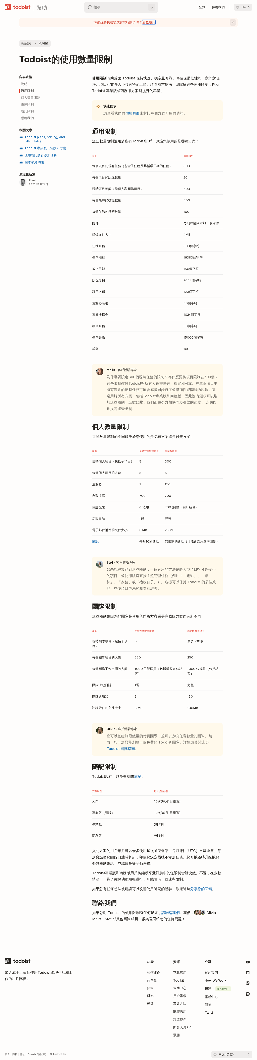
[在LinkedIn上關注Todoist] (247, 973)
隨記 (95, 541)
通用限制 (27, 91)
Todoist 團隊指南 (121, 749)
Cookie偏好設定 (37, 1054)
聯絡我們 (27, 118)
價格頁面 (132, 113)
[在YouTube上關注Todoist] (247, 963)
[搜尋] (151, 7)
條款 (22, 1054)
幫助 (42, 7)
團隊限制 (27, 104)
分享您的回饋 (201, 889)
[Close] (233, 22)
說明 (24, 84)
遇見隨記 (148, 22)
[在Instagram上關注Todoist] (247, 984)
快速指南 (26, 43)
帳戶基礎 (44, 43)
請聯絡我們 (170, 913)
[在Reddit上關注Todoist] (247, 994)
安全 (7, 1054)
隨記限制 (27, 111)
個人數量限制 (30, 97)
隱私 (14, 1054)
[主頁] (18, 7)
